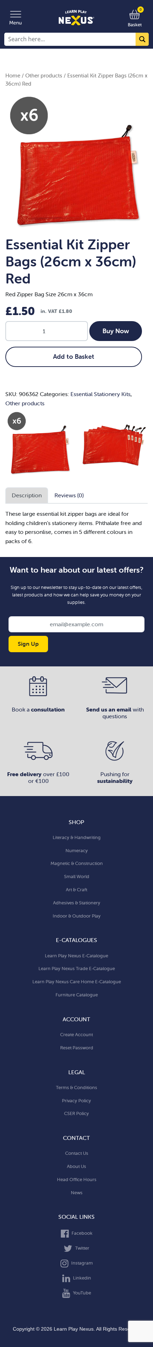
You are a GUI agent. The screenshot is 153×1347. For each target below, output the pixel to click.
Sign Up (28, 643)
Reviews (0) (69, 495)
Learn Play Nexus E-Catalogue (76, 956)
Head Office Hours (76, 1179)
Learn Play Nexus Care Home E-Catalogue (76, 982)
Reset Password (76, 1048)
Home (12, 75)
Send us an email (109, 709)
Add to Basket (73, 356)
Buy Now (115, 331)
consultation (48, 709)
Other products (43, 75)
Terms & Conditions (76, 1087)
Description (27, 495)
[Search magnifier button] (142, 39)
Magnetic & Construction (77, 863)
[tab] (26, 495)
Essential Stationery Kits (100, 393)
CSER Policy (76, 1113)
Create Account (76, 1035)
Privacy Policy (76, 1101)
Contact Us (76, 1153)
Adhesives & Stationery (76, 903)
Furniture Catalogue (77, 995)
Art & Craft (76, 890)
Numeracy (76, 851)
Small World (76, 876)
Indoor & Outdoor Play (77, 916)
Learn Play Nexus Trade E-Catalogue (76, 968)
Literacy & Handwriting (77, 837)
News (77, 1193)
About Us (76, 1166)
